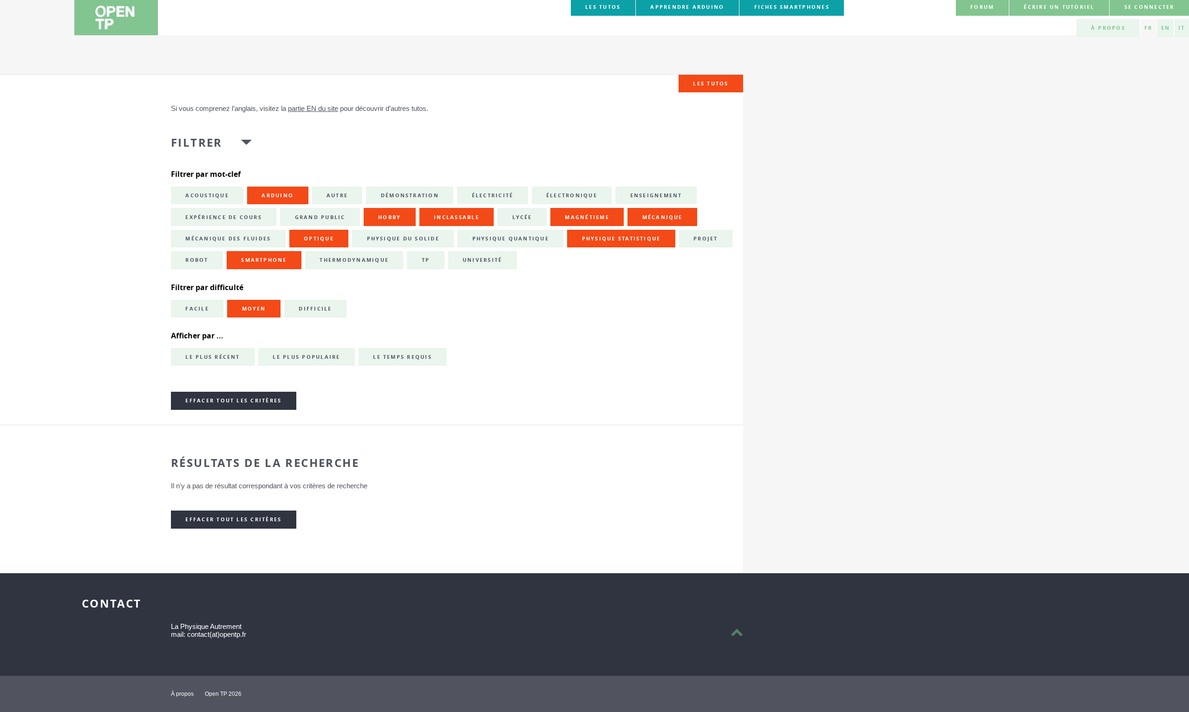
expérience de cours (223, 217)
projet (705, 238)
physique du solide (403, 238)
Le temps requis (402, 357)
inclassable (456, 217)
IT (1181, 28)
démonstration (410, 195)
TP (426, 260)
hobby (389, 217)
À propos (1108, 28)
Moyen (254, 308)
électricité (493, 195)
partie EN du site (313, 108)
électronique (571, 195)
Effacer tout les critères (233, 400)
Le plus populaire (306, 357)
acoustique (207, 195)
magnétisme (587, 217)
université (482, 260)
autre (337, 195)
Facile (197, 308)
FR (1148, 28)
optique (319, 238)
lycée (522, 217)
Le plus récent (212, 357)
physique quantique (510, 238)
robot (196, 260)
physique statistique (621, 238)
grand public (320, 217)
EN (1165, 28)
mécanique (662, 217)
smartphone (264, 260)
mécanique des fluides (228, 238)
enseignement (656, 195)
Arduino (277, 195)
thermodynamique (354, 260)
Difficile (315, 308)
